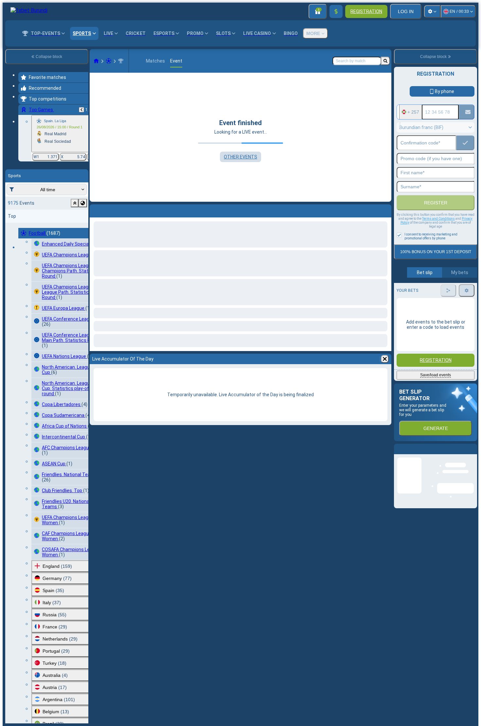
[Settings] (432, 11)
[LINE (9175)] (96, 60)
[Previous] (81, 109)
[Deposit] (336, 11)
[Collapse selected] (75, 203)
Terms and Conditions (438, 218)
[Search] (385, 61)
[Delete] (385, 210)
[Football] (109, 60)
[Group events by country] (83, 203)
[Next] (112, 209)
